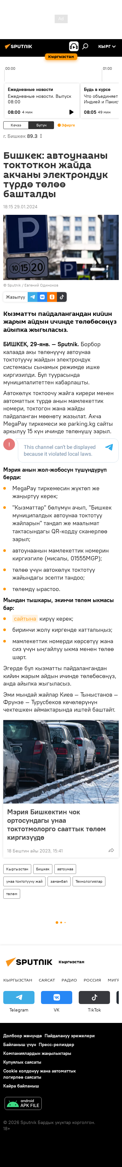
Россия (92, 980)
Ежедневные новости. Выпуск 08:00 (39, 99)
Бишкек (42, 868)
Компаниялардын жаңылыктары (37, 1053)
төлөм (11, 893)
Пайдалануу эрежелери (70, 1036)
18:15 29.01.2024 (20, 207)
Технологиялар (88, 881)
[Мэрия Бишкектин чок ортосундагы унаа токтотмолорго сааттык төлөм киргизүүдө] (61, 762)
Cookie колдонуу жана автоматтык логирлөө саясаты (39, 1074)
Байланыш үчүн (19, 1044)
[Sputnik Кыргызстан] (19, 49)
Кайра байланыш (21, 1086)
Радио (69, 980)
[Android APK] (23, 1104)
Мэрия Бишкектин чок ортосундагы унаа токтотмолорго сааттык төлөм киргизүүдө (56, 824)
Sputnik (14, 285)
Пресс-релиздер (56, 1044)
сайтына (25, 618)
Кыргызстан (17, 868)
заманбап (59, 881)
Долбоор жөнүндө (22, 1036)
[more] (111, 850)
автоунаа (65, 868)
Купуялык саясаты (22, 1062)
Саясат (47, 980)
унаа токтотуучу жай (24, 881)
